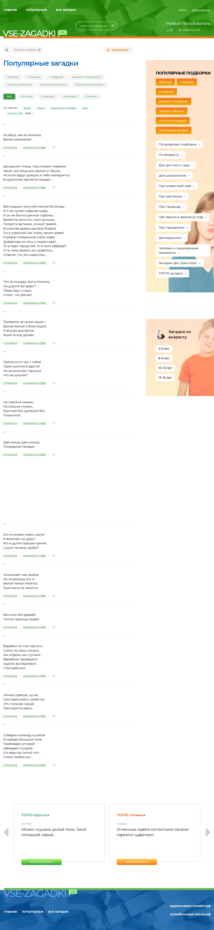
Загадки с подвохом (86, 77)
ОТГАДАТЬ (10, 147)
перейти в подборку (41, 862)
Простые (13, 77)
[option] (59, 834)
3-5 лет (163, 349)
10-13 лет (165, 368)
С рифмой (56, 77)
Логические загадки (89, 84)
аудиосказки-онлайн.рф (190, 906)
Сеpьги (41, 107)
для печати (120, 49)
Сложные (34, 77)
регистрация (201, 10)
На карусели (15, 113)
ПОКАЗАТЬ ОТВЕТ (34, 147)
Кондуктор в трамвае (63, 107)
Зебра (27, 107)
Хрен (85, 107)
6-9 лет (164, 358)
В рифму (91, 96)
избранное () (191, 29)
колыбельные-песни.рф (190, 914)
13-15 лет (165, 378)
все (9, 96)
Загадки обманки (19, 84)
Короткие (69, 96)
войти (183, 10)
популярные (36, 10)
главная (10, 10)
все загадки (66, 10)
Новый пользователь (188, 23)
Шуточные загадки (53, 84)
